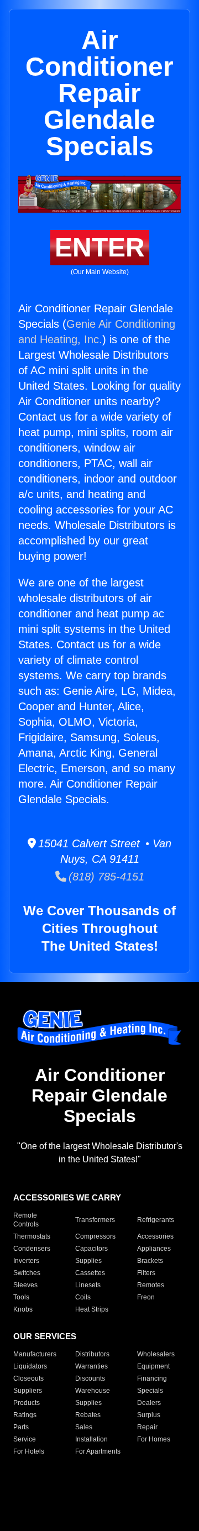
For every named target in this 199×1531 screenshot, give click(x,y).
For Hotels (28, 1451)
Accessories (155, 1236)
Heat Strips (91, 1309)
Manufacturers (34, 1354)
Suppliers (27, 1390)
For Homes (153, 1439)
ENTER (100, 247)
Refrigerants (155, 1220)
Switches (26, 1273)
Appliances (154, 1248)
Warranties (91, 1366)
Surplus (148, 1415)
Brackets (150, 1261)
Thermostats (31, 1236)
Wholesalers (156, 1354)
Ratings (24, 1415)
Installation (91, 1439)
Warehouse (92, 1390)
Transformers (95, 1220)
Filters (146, 1273)
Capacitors (91, 1248)
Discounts (90, 1378)
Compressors (95, 1236)
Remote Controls (26, 1220)
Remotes (150, 1285)
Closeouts (28, 1378)
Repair (147, 1427)
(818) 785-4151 (105, 877)
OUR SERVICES (44, 1336)
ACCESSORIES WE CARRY (67, 1197)
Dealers (149, 1403)
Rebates (88, 1415)
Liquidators (30, 1366)
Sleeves (25, 1285)
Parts (21, 1427)
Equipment (153, 1366)
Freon (146, 1297)
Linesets (88, 1285)
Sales (83, 1427)
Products (26, 1403)
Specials (150, 1390)
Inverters (26, 1261)
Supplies (88, 1261)
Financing (152, 1378)
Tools (21, 1297)
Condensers (31, 1248)
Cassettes (90, 1273)
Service (24, 1439)
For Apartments (98, 1451)
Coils (83, 1297)
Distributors (92, 1354)
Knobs (23, 1309)
